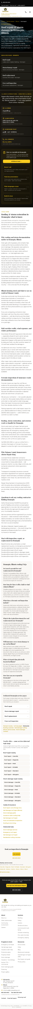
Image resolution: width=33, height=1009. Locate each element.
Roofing (20, 918)
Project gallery (5, 972)
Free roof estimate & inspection (12, 820)
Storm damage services (10, 829)
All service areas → (5, 872)
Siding (19, 920)
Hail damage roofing (21, 728)
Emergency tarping (23, 937)
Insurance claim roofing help (11, 815)
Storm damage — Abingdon (12, 800)
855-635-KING (7, 142)
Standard (22, 867)
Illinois (17, 21)
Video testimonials (6, 920)
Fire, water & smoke (23, 935)
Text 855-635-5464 (16, 992)
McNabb (16, 867)
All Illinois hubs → (16, 161)
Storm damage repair (16, 711)
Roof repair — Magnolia (11, 760)
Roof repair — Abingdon (11, 774)
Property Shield (5, 955)
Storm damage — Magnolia (12, 786)
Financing (4, 969)
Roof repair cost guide (24, 959)
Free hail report (5, 5)
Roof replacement (16, 716)
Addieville (2, 869)
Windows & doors (23, 925)
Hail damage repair (6, 947)
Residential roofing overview (11, 837)
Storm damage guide (9, 813)
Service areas (10, 21)
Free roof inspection (16, 721)
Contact (5, 731)
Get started (16, 854)
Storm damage (20, 729)
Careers (3, 927)
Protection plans (5, 952)
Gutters (20, 923)
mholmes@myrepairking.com (11, 990)
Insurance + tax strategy (8, 960)
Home (3, 21)
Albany (18, 869)
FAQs (19, 947)
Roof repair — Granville (11, 756)
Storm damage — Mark (11, 789)
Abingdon (28, 867)
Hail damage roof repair (10, 818)
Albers (22, 869)
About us (3, 918)
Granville (2, 867)
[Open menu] (30, 12)
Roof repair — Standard (11, 771)
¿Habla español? (21, 5)
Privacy (30, 1005)
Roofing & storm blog (9, 823)
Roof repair (16, 706)
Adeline (13, 869)
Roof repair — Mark (10, 763)
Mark (12, 867)
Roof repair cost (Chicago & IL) (12, 808)
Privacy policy (21, 962)
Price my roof (13, 5)
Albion (26, 869)
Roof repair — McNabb (11, 767)
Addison (8, 869)
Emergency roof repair (10, 832)
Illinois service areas (9, 729)
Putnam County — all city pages (12, 726)
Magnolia (7, 867)
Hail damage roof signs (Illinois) (12, 810)
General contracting (23, 932)
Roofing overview (8, 728)
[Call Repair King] (26, 12)
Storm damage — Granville (12, 782)
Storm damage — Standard (12, 797)
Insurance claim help (7, 949)
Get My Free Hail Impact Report (16, 885)
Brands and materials (23, 952)
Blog (19, 949)
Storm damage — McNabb (12, 793)
